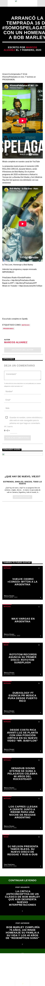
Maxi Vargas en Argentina (23, 620)
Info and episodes (22, 497)
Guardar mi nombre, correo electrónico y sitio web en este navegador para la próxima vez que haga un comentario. (26, 418)
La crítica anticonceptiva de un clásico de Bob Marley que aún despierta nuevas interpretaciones (22, 898)
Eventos (22, 962)
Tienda (36, 964)
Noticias (26, 325)
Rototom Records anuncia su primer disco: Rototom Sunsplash (23, 658)
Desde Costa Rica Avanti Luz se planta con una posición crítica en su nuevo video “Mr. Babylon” (22, 735)
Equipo (24, 964)
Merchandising (12, 966)
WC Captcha (8, 426)
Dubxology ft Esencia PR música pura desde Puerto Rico (22, 696)
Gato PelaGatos (9, 864)
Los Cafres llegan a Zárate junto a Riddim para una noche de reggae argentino (23, 812)
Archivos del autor (22, 350)
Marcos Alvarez (15, 342)
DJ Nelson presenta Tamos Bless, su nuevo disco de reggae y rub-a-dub (22, 850)
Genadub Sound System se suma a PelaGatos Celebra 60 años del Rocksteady (22, 773)
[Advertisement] (22, 528)
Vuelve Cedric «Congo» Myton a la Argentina (22, 582)
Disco (5, 645)
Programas (8, 328)
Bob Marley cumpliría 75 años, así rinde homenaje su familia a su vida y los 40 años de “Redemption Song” (23, 932)
